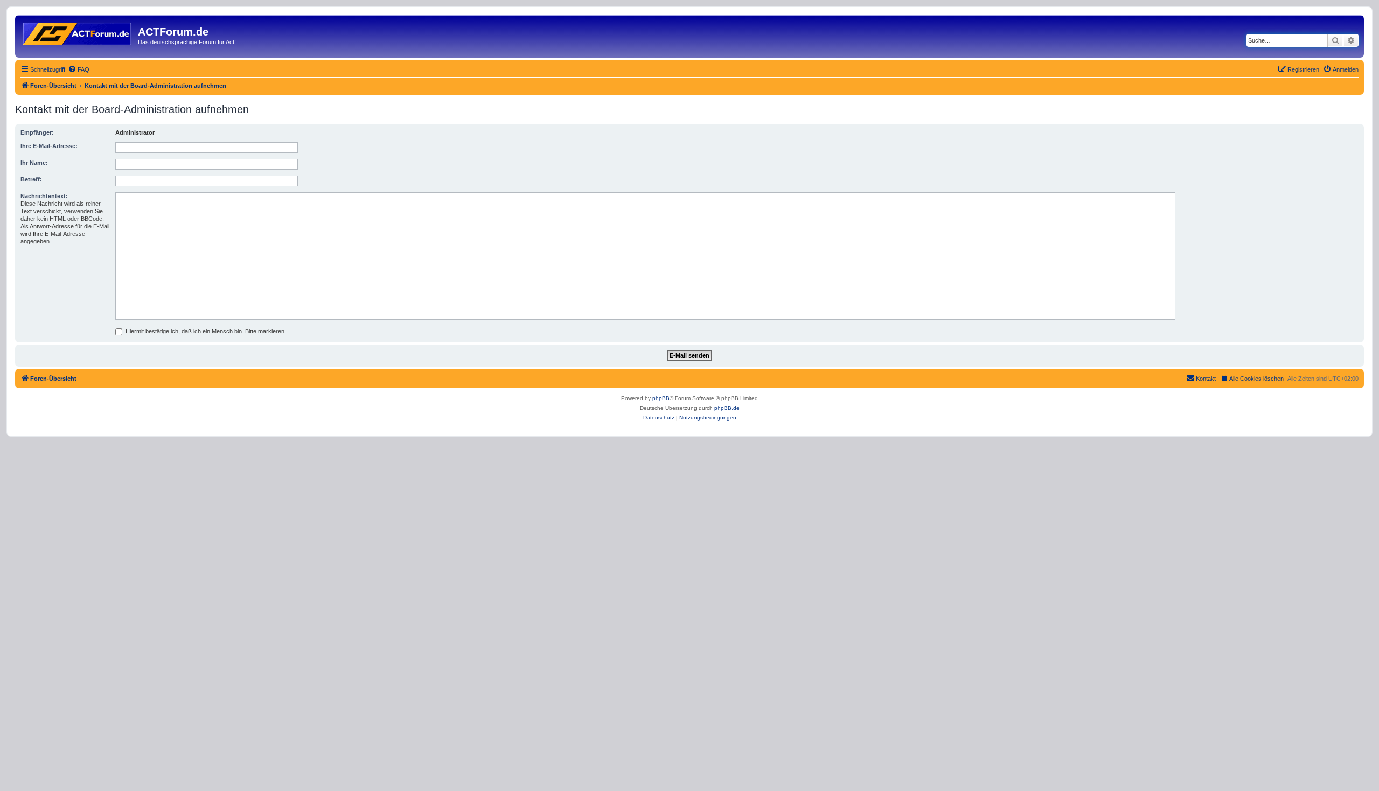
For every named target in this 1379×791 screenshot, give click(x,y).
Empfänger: (37, 132)
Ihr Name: (34, 162)
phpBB (661, 398)
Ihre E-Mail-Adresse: (49, 146)
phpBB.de (727, 408)
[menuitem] (78, 69)
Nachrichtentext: (44, 196)
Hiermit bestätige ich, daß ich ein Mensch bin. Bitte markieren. (205, 331)
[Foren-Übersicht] (78, 32)
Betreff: (31, 179)
